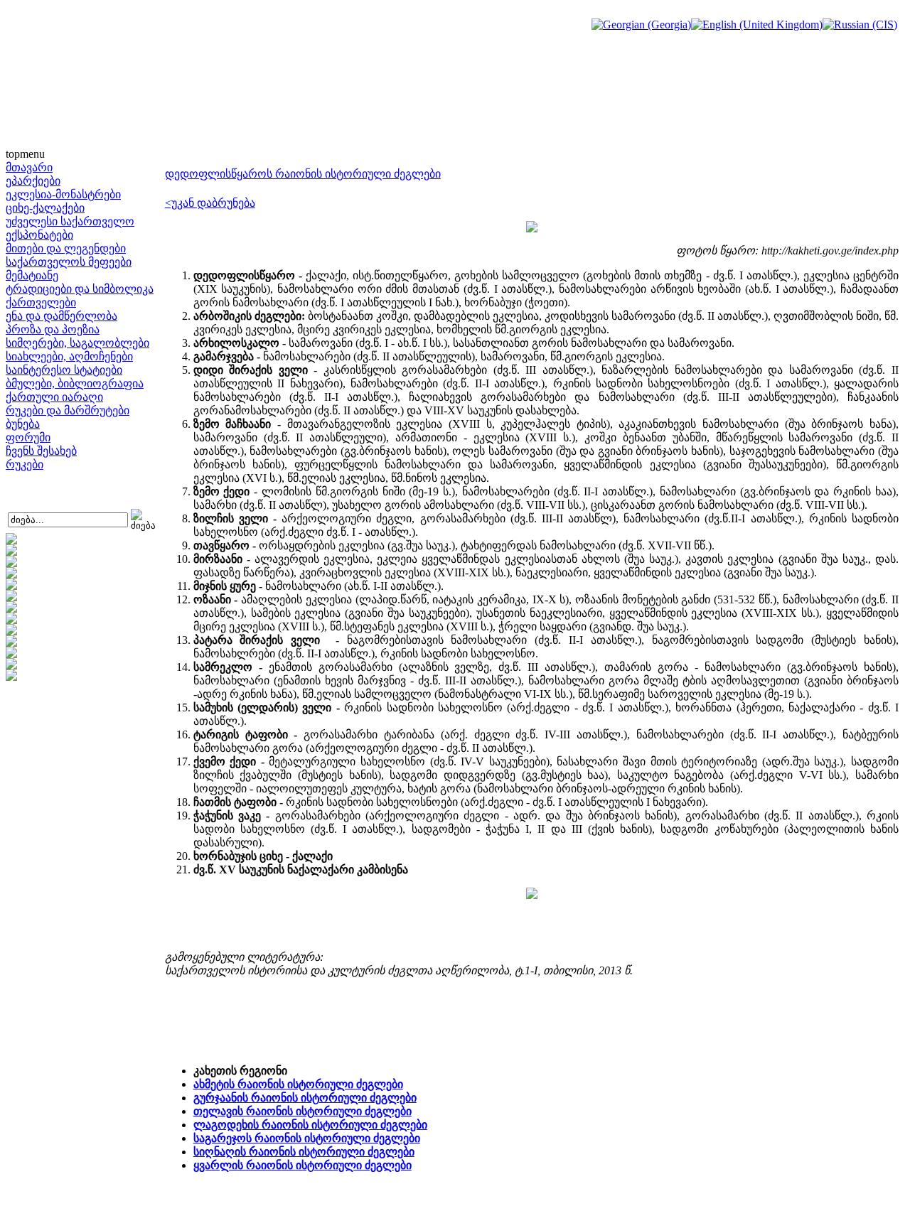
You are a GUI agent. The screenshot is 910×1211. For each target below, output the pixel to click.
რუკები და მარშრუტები (67, 410)
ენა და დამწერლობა (61, 316)
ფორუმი (28, 437)
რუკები (24, 464)
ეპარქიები (33, 181)
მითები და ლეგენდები (66, 248)
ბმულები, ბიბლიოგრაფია (75, 383)
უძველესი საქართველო (70, 221)
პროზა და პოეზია (53, 329)
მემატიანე (32, 275)
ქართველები (41, 302)
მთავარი (29, 167)
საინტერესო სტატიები (64, 370)
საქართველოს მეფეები (69, 262)
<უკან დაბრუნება (210, 203)
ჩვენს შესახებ (41, 451)
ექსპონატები (39, 235)
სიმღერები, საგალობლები (77, 343)
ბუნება (23, 424)
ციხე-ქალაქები (45, 208)
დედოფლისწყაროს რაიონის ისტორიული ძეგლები (303, 174)
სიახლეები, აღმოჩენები (69, 356)
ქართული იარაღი (54, 397)
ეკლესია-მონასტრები (63, 194)
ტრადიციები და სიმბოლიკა (80, 289)
